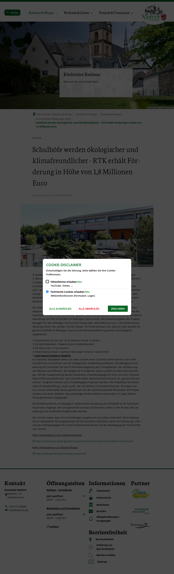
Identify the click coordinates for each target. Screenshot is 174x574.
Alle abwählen (89, 308)
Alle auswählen (60, 308)
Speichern (118, 308)
